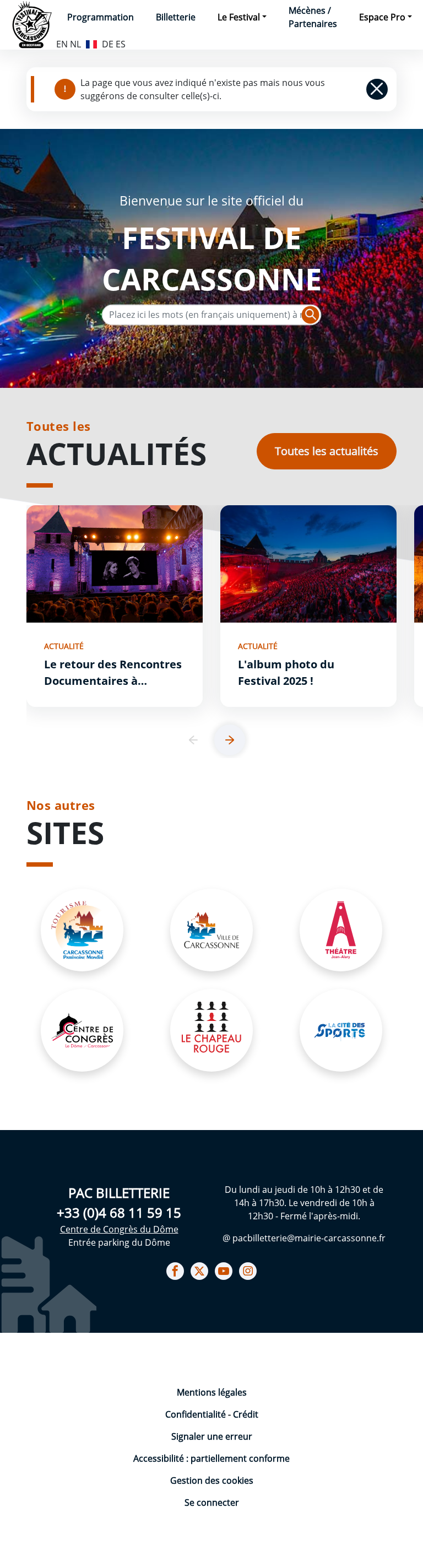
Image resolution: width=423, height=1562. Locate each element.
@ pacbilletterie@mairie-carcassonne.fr (304, 1238)
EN (62, 44)
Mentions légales (212, 1392)
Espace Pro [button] (382, 17)
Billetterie (176, 17)
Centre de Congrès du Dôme (119, 1229)
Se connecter (212, 1502)
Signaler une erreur (211, 1436)
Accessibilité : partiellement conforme (211, 1458)
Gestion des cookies (211, 1480)
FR (91, 42)
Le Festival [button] (239, 17)
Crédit (245, 1414)
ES (121, 44)
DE (107, 44)
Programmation (100, 17)
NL (75, 44)
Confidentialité (196, 1414)
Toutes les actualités (326, 451)
